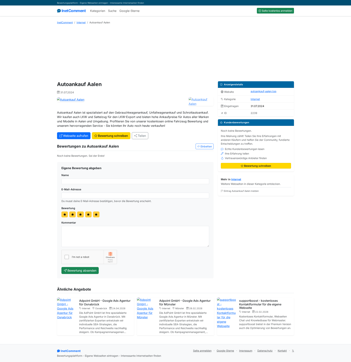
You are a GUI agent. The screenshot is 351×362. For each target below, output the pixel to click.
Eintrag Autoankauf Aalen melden (241, 191)
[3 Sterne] (80, 215)
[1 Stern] (64, 215)
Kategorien (97, 11)
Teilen (142, 136)
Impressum (245, 350)
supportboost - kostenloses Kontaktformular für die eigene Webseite (260, 304)
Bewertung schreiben (113, 136)
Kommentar (68, 222)
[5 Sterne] (96, 215)
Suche (112, 11)
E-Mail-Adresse (71, 189)
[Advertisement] (175, 52)
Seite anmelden (202, 350)
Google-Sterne (129, 11)
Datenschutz (265, 350)
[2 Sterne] (72, 215)
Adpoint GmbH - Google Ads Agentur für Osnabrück (105, 302)
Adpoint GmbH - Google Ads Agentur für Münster (185, 302)
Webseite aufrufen (75, 136)
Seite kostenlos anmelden (277, 10)
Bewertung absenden (81, 270)
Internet (81, 22)
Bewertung (68, 208)
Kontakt (282, 350)
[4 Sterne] (88, 215)
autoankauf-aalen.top (263, 91)
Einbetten (206, 146)
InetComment (74, 10)
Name (65, 175)
